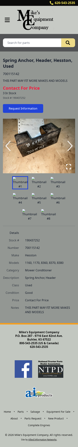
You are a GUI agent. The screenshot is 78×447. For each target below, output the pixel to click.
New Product (56, 418)
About (14, 418)
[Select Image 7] (30, 214)
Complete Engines (39, 425)
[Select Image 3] (58, 182)
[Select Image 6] (58, 198)
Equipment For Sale (58, 411)
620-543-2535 (65, 3)
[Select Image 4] (20, 198)
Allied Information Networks (42, 439)
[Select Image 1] (20, 182)
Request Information (23, 108)
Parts (21, 411)
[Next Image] (69, 146)
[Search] (68, 42)
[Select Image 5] (39, 198)
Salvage (35, 411)
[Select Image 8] (48, 214)
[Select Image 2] (39, 182)
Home (7, 411)
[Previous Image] (9, 146)
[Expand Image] (68, 166)
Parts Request (32, 418)
